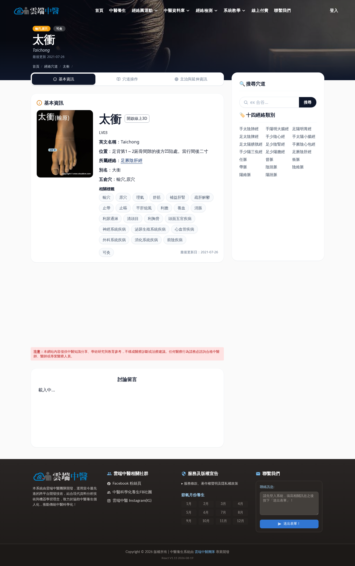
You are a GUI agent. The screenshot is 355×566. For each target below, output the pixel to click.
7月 (223, 512)
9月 (189, 521)
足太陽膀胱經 (251, 144)
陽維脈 (245, 174)
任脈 (243, 159)
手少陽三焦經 (251, 151)
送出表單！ (292, 523)
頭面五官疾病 (180, 218)
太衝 (66, 66)
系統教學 (232, 10)
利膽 (164, 208)
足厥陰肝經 (131, 160)
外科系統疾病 (114, 239)
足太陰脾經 (249, 136)
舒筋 (157, 197)
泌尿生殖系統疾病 (150, 229)
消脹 (198, 208)
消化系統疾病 (146, 239)
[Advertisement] (127, 304)
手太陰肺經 (249, 129)
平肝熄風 (144, 208)
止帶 (106, 208)
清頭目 (133, 218)
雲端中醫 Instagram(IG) (132, 500)
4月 (240, 504)
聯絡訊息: (267, 487)
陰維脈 (298, 167)
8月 (240, 512)
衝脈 (296, 159)
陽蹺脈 (271, 174)
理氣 (140, 197)
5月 (189, 512)
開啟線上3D (137, 118)
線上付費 (260, 10)
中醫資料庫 (174, 10)
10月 (206, 521)
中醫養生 (117, 10)
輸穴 (106, 197)
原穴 (123, 197)
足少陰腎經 (275, 144)
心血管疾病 (184, 229)
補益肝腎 (177, 197)
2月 (206, 504)
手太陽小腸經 (303, 136)
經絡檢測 (204, 10)
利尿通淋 (110, 218)
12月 (240, 521)
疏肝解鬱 (202, 197)
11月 (223, 521)
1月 (189, 504)
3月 (223, 504)
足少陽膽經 (275, 151)
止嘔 (123, 208)
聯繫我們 (282, 10)
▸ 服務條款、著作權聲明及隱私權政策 (209, 483)
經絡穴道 (51, 66)
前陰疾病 (175, 239)
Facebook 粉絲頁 (127, 483)
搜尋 (308, 102)
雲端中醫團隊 (205, 552)
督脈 (269, 159)
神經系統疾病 (114, 229)
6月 (206, 512)
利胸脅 (153, 218)
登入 (334, 10)
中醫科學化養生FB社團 (132, 492)
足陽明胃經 (302, 129)
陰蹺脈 (271, 167)
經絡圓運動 (142, 10)
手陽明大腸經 (277, 129)
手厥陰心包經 (303, 144)
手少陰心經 (275, 136)
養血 (181, 208)
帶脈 (243, 167)
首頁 (99, 10)
